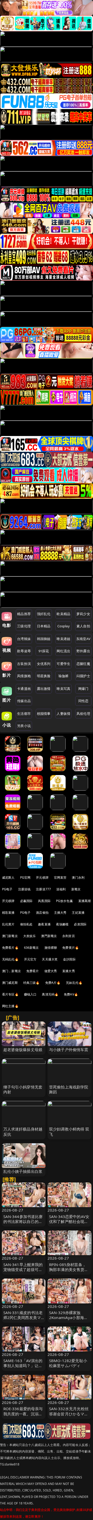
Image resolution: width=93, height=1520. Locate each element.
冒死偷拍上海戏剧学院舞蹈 (68, 1089)
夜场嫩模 (62, 924)
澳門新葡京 (49, 936)
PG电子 (7, 889)
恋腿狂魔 (83, 663)
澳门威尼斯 (10, 982)
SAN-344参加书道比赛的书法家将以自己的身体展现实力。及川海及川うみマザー (23, 1224)
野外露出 (83, 651)
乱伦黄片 (8, 924)
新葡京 (76, 889)
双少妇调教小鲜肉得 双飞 (69, 1131)
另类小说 (24, 725)
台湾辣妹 (24, 638)
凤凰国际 (44, 901)
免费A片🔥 (53, 982)
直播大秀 (68, 971)
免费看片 (32, 971)
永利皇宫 (68, 936)
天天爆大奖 (50, 959)
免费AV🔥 (71, 994)
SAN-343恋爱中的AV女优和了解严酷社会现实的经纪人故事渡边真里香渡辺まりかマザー (69, 1224)
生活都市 (24, 713)
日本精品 (44, 626)
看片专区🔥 (10, 994)
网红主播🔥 (10, 1006)
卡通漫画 (24, 688)
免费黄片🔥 (70, 947)
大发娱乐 (29, 936)
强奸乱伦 (44, 613)
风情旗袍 (24, 676)
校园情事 (44, 713)
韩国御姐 (44, 638)
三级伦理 (24, 626)
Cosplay (63, 626)
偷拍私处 (26, 924)
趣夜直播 (44, 924)
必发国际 (80, 924)
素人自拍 (83, 626)
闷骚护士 (83, 676)
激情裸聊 (50, 947)
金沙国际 (69, 959)
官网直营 (60, 877)
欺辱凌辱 (24, 651)
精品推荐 (24, 613)
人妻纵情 (63, 713)
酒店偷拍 (42, 912)
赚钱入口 (30, 994)
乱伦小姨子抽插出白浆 (23, 1171)
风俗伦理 (83, 713)
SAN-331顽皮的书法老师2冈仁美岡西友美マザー (23, 1317)
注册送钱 (24, 889)
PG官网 (25, 877)
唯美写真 (63, 688)
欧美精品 (63, 613)
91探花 (43, 651)
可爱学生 (63, 663)
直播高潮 (84, 901)
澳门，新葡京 (11, 971)
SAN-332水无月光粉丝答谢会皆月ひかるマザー (69, 1413)
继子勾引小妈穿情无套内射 (23, 1089)
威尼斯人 (8, 877)
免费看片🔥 (10, 947)
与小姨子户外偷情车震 (68, 1049)
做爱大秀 (50, 971)
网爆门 (83, 688)
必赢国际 (26, 901)
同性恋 (83, 700)
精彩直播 (8, 912)
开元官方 (30, 959)
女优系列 (44, 663)
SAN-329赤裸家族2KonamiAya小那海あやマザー (68, 1317)
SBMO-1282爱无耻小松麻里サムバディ (68, 1363)
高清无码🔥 (50, 994)
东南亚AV (83, 638)
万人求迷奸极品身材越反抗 (23, 1131)
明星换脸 (44, 676)
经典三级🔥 (31, 982)
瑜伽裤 (63, 676)
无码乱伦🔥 (10, 959)
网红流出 (63, 651)
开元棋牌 (42, 877)
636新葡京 (31, 947)
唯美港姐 (63, 638)
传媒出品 (24, 700)
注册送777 (43, 889)
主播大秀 (60, 912)
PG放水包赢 (64, 901)
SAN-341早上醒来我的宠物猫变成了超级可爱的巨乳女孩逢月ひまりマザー (23, 1272)
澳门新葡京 (10, 936)
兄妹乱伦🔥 (74, 982)
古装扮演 (24, 663)
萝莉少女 (83, 613)
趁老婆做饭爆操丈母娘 (23, 1049)
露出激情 (44, 688)
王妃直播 (78, 912)
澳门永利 (78, 877)
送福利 (61, 889)
